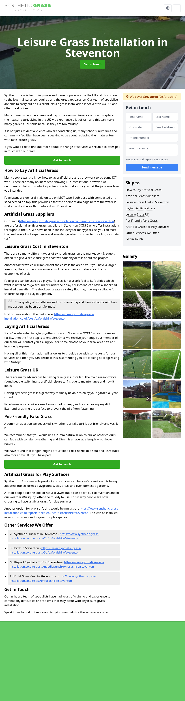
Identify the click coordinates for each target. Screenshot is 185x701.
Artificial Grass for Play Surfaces (147, 227)
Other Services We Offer (142, 233)
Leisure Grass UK (137, 214)
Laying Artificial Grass (140, 208)
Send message (152, 167)
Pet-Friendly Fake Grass (142, 221)
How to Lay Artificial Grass (144, 190)
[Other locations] (168, 8)
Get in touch (93, 64)
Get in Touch (134, 239)
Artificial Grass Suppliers (142, 196)
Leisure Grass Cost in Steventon (147, 202)
